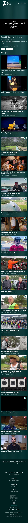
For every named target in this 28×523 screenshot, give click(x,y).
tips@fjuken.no (14, 491)
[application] (14, 27)
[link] (7, 3)
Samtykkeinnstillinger (14, 509)
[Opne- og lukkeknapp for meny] (25, 3)
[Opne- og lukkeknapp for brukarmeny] (18, 3)
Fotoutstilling (9, 49)
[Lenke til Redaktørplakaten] (14, 502)
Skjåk (3, 49)
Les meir (23, 463)
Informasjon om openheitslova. (14, 516)
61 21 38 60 (14, 486)
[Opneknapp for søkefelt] (22, 3)
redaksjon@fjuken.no (14, 480)
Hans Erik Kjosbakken (14, 474)
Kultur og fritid (5, 39)
